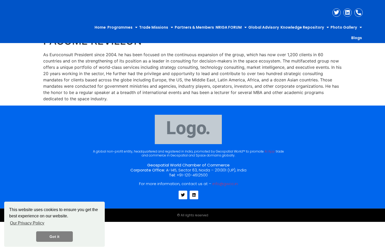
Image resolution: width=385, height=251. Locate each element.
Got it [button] (54, 236)
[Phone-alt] (358, 12)
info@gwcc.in (225, 183)
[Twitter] (336, 12)
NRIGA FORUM (229, 27)
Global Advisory (263, 27)
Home (100, 27)
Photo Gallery (344, 27)
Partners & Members (194, 27)
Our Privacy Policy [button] (27, 223)
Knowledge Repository (302, 27)
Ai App (270, 151)
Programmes (120, 27)
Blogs (356, 37)
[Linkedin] (347, 12)
